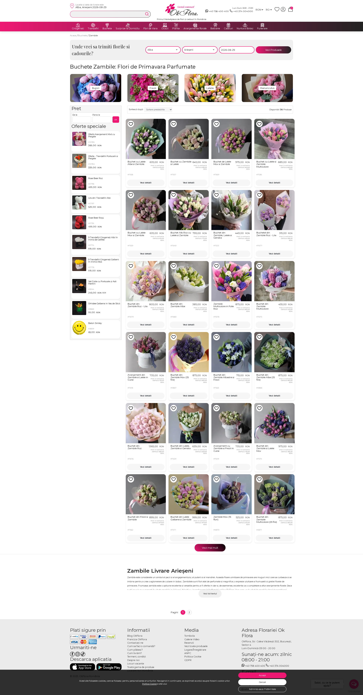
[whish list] (278, 10)
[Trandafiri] (93, 25)
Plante (176, 28)
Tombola (189, 635)
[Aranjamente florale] (195, 25)
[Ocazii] (165, 25)
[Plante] (176, 25)
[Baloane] (215, 25)
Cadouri (228, 28)
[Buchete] (107, 25)
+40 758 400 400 (219, 11)
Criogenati (78, 28)
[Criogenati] (78, 25)
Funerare (262, 28)
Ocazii (164, 28)
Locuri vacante (135, 663)
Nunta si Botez (245, 28)
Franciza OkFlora (137, 639)
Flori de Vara (150, 28)
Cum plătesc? (135, 649)
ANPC (187, 653)
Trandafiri (93, 28)
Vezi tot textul (210, 593)
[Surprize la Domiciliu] (128, 25)
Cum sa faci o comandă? (141, 646)
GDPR (188, 660)
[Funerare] (262, 25)
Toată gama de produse (140, 667)
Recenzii (189, 642)
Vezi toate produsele (196, 646)
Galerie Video (191, 639)
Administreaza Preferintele (262, 689)
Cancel (262, 682)
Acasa (73, 35)
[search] (147, 14)
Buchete (107, 28)
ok (115, 119)
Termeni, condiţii (136, 656)
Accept (262, 675)
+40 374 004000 (243, 11)
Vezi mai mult (210, 547)
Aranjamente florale (195, 28)
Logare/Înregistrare (195, 649)
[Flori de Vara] (150, 25)
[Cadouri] (228, 25)
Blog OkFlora (134, 635)
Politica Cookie (149, 684)
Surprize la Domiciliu (128, 28)
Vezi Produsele (273, 50)
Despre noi (133, 660)
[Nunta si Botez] (245, 25)
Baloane (215, 28)
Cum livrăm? (134, 653)
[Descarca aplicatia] (82, 667)
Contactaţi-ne (135, 642)
